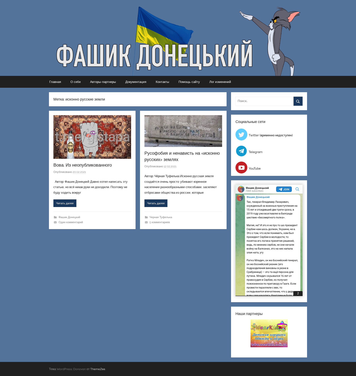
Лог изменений (220, 82)
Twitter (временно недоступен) (271, 135)
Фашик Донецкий (69, 217)
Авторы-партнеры (103, 82)
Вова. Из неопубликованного (82, 165)
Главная (55, 82)
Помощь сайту (189, 82)
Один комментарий (71, 222)
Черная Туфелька (160, 217)
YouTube (255, 168)
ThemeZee (97, 369)
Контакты (162, 82)
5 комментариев (159, 222)
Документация (135, 82)
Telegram (256, 152)
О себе (75, 82)
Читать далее (65, 203)
